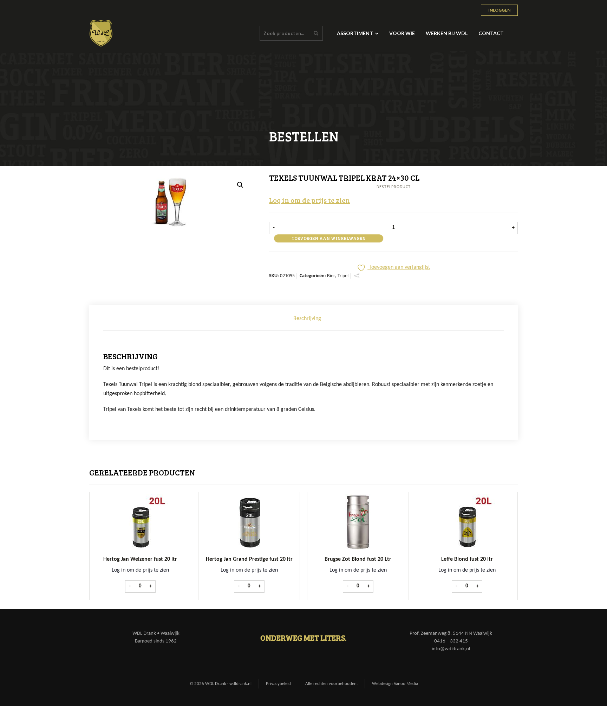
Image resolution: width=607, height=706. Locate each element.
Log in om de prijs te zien (309, 200)
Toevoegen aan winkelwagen (329, 238)
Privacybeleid (278, 683)
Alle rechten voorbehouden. (331, 683)
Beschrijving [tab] (307, 318)
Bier (331, 276)
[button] (240, 185)
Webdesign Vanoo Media (395, 683)
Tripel (343, 276)
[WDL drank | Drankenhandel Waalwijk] (101, 33)
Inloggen (499, 10)
